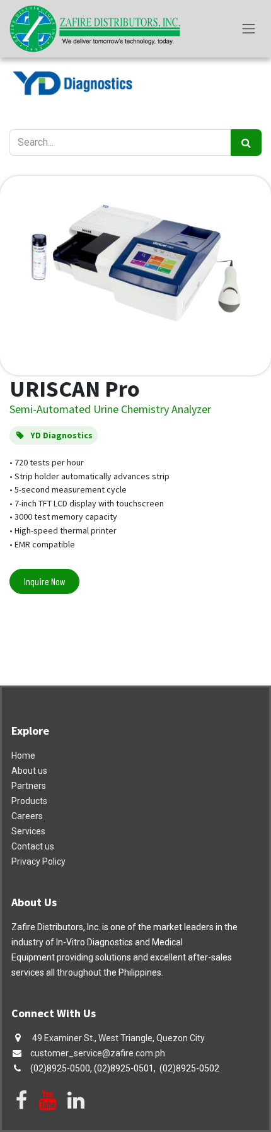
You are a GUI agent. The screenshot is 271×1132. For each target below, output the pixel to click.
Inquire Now (45, 581)
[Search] (246, 142)
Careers (27, 816)
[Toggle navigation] (249, 28)
